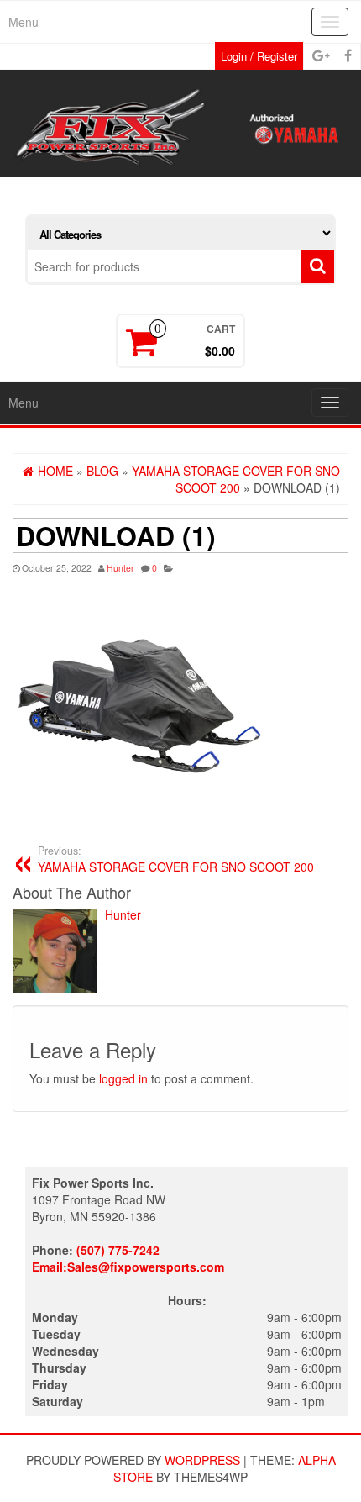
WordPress (202, 1460)
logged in (123, 1078)
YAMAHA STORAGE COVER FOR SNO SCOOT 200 (176, 859)
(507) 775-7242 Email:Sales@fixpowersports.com (128, 1258)
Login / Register (259, 56)
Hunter (120, 567)
